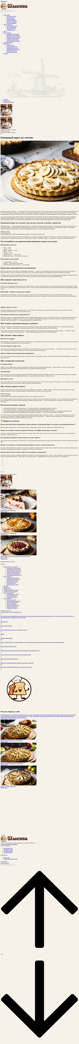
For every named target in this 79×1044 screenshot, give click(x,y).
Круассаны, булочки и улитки (19, 630)
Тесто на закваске (11, 27)
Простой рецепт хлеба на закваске (17, 717)
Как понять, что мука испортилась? (42, 716)
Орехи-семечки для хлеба (13, 37)
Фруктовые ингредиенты (13, 41)
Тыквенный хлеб (8, 852)
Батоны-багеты (11, 17)
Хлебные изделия (11, 16)
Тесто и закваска (8, 24)
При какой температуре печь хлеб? (63, 715)
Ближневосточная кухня (13, 49)
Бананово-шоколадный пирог (19, 616)
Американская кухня (12, 48)
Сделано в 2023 (5, 863)
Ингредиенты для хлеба (10, 566)
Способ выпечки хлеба (10, 591)
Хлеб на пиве (15, 654)
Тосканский (14, 650)
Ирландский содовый (6, 625)
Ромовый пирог (12, 646)
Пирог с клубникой (15, 642)
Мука (5, 31)
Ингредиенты (7, 32)
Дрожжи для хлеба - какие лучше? (27, 715)
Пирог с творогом (25, 642)
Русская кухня (10, 45)
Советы (6, 53)
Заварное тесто (11, 30)
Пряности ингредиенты (13, 38)
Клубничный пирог (6, 630)
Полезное (6, 587)
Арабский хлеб (17, 612)
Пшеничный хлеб (59, 642)
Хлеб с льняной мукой (25, 654)
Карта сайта (7, 857)
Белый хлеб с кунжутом (54, 616)
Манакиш (3, 638)
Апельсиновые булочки (7, 612)
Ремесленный (4, 646)
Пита (42, 642)
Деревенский (4, 621)
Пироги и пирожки (12, 21)
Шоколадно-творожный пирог (9, 663)
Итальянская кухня (12, 52)
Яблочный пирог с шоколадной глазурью (21, 667)
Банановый (44, 616)
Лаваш (2, 634)
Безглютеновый (11, 19)
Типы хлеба (7, 15)
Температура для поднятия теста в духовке (21, 716)
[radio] (41, 459)
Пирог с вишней (5, 642)
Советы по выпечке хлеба (10, 590)
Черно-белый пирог (6, 658)
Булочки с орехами (21, 617)
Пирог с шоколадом (35, 642)
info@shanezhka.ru (13, 844)
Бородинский (64, 616)
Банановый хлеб (8, 848)
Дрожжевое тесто (11, 28)
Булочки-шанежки (11, 20)
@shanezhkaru (4, 844)
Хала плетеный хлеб (6, 654)
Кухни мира (7, 43)
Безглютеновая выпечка (13, 601)
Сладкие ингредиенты (13, 39)
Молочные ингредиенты (13, 35)
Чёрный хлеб (14, 658)
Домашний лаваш (8, 849)
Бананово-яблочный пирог (34, 616)
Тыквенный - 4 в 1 (35, 650)
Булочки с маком (8, 851)
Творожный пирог (6, 650)
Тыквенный (27, 650)
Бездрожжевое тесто (12, 26)
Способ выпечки (8, 42)
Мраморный (9, 638)
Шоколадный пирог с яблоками (25, 663)
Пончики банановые (49, 642)
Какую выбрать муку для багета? (9, 715)
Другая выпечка (11, 604)
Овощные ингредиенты (13, 34)
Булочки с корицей (11, 617)
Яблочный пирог (5, 667)
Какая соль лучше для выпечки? (45, 715)
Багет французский (6, 616)
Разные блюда (7, 588)
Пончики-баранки (11, 23)
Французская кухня (12, 46)
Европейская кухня (12, 50)
